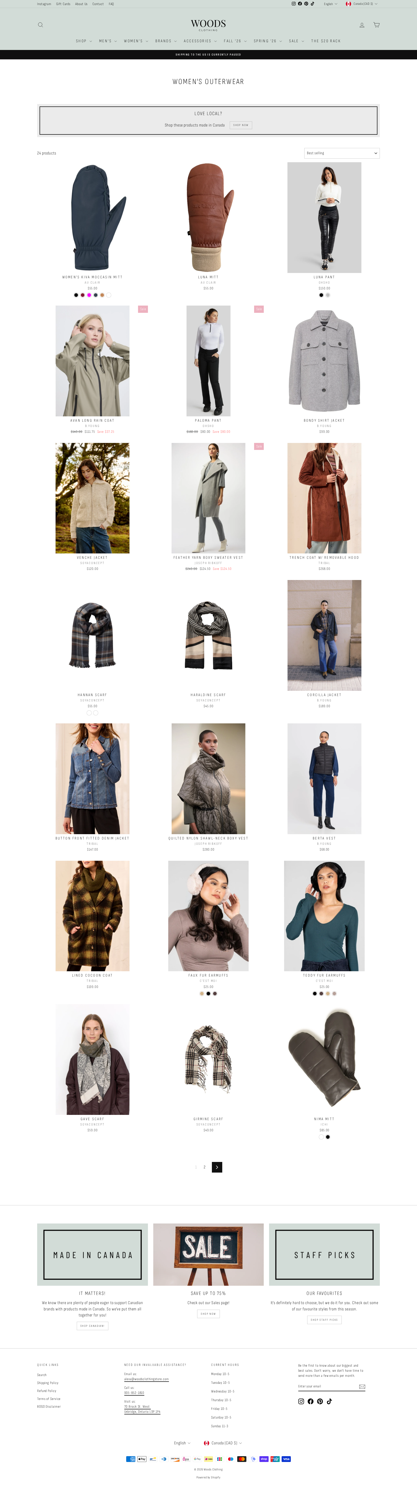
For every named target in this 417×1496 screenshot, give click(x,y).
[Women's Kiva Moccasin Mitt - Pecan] (102, 295)
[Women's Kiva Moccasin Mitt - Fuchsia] (89, 295)
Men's (106, 41)
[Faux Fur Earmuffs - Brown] (215, 993)
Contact (98, 4)
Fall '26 (233, 41)
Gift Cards (63, 4)
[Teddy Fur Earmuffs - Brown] (321, 993)
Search (42, 1375)
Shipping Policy (48, 1383)
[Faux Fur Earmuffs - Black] (208, 993)
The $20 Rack (326, 41)
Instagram (44, 4)
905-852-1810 (134, 1393)
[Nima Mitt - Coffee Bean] (321, 1137)
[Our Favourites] (324, 1254)
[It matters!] (92, 1254)
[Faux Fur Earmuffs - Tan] (202, 993)
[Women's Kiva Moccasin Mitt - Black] (76, 295)
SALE (294, 41)
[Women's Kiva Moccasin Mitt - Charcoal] (95, 295)
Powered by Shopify (208, 1477)
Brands (164, 41)
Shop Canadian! (92, 1326)
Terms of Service (49, 1399)
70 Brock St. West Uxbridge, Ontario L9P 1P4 (142, 1409)
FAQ (111, 4)
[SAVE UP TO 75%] (208, 1254)
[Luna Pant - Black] (321, 295)
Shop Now (208, 1314)
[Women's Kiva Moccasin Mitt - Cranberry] (82, 295)
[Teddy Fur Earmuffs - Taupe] (334, 993)
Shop (82, 41)
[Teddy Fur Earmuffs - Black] (315, 993)
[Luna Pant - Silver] (328, 295)
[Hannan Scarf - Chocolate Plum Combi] (95, 713)
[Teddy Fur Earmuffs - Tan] (328, 993)
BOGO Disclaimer (49, 1406)
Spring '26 (266, 41)
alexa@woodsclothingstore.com (146, 1379)
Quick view (92, 267)
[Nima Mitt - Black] (328, 1137)
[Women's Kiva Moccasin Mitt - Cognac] (108, 295)
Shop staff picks (324, 1320)
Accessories (198, 41)
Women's (134, 41)
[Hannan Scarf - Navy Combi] (89, 713)
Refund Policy (46, 1391)
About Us (81, 4)
